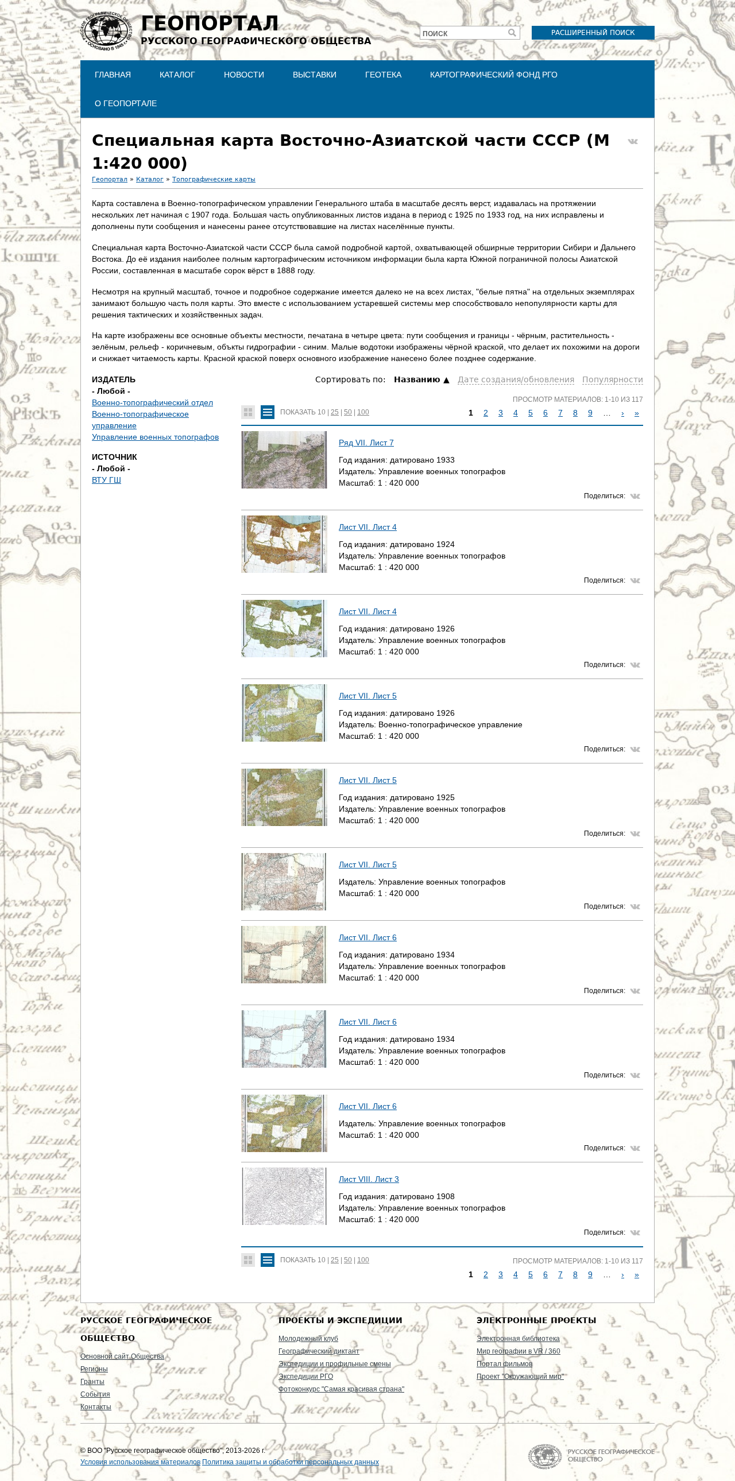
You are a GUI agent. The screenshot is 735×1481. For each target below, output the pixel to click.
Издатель (114, 379)
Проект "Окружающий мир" (520, 1377)
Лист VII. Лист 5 (368, 695)
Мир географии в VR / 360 (518, 1351)
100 (363, 412)
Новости (244, 74)
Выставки (314, 74)
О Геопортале (126, 103)
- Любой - (111, 391)
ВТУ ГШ (106, 479)
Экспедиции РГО (305, 1377)
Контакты (95, 1407)
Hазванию (417, 379)
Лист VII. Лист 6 (368, 937)
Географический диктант (318, 1351)
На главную (591, 1457)
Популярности (612, 379)
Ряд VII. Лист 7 (366, 442)
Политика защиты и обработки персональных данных (290, 1462)
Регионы (94, 1369)
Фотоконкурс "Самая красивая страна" (341, 1389)
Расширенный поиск (593, 33)
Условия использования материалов (140, 1462)
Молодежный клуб (308, 1339)
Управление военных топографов (155, 436)
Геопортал (109, 179)
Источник (114, 457)
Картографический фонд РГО (494, 74)
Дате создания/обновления (516, 379)
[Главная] (106, 31)
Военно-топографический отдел (152, 402)
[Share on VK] (632, 141)
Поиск (435, 34)
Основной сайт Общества (122, 1356)
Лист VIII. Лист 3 (369, 1179)
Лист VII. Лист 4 (368, 527)
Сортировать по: (351, 379)
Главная (113, 74)
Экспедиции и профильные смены (334, 1364)
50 (348, 412)
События (95, 1394)
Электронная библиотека (518, 1339)
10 (322, 412)
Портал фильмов (504, 1364)
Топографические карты (214, 179)
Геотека (383, 74)
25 (335, 412)
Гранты (92, 1382)
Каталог (177, 74)
